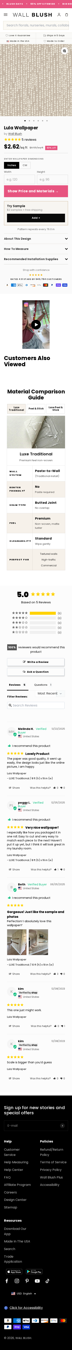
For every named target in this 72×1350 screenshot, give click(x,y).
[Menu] (5, 14)
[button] (55, 787)
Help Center (13, 1169)
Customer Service (12, 1152)
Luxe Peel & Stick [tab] (56, 409)
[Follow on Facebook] (6, 1281)
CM (25, 165)
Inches (11, 165)
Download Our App (15, 1231)
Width (7, 172)
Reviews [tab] (15, 685)
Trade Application (13, 1259)
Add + (36, 218)
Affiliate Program (17, 1184)
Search (9, 1249)
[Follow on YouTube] (37, 1281)
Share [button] (16, 787)
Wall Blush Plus (51, 1177)
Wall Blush (15, 134)
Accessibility (49, 1184)
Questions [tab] (40, 685)
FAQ (7, 1177)
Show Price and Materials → (33, 191)
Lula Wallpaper (16, 773)
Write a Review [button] (37, 662)
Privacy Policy (51, 1169)
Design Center (15, 1199)
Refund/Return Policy (51, 1152)
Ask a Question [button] (38, 672)
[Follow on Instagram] (17, 1281)
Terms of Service (53, 1162)
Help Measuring (16, 1162)
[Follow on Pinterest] (27, 1281)
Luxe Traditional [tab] (16, 409)
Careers (10, 1192)
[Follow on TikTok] (47, 1281)
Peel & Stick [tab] (36, 408)
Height (41, 172)
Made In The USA (17, 1241)
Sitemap (10, 1207)
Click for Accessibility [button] (26, 1307)
